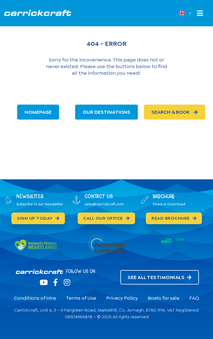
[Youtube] (43, 282)
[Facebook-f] (55, 282)
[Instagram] (67, 282)
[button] (200, 13)
